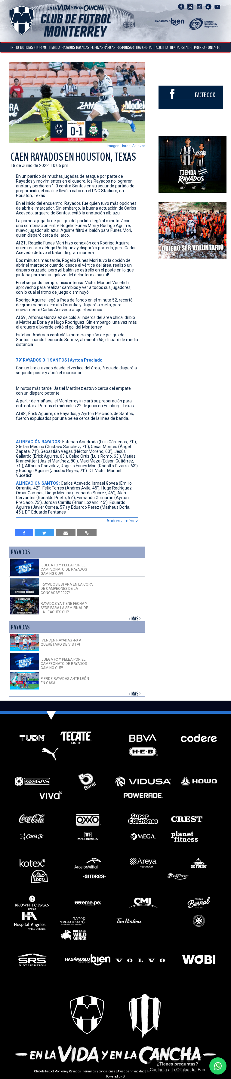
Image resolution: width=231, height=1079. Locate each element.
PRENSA (199, 47)
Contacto (213, 47)
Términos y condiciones (99, 1071)
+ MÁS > (135, 618)
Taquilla (161, 47)
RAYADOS (68, 47)
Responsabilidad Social (135, 47)
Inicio (15, 47)
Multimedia (51, 47)
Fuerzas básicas (103, 47)
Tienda (175, 47)
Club (38, 47)
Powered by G (115, 1076)
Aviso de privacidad (131, 1071)
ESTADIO (186, 47)
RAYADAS (82, 47)
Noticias (26, 47)
